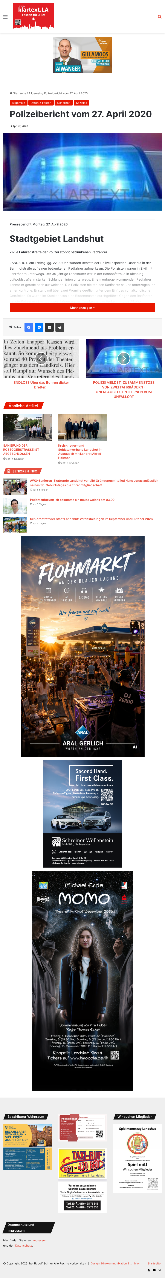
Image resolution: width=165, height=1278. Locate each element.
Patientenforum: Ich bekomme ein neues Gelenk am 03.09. (72, 500)
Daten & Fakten (41, 102)
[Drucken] (59, 327)
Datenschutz (23, 1245)
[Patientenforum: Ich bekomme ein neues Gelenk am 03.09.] (15, 506)
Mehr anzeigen (81, 307)
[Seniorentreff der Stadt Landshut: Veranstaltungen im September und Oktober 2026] (15, 525)
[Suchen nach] (159, 18)
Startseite (19, 93)
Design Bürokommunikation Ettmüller (115, 1263)
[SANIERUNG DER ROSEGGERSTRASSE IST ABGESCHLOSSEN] (27, 427)
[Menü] (5, 18)
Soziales (81, 102)
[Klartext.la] (33, 16)
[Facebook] (28, 327)
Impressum (40, 1240)
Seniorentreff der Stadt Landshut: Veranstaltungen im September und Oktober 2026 (91, 519)
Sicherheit (63, 102)
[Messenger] (39, 327)
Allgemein (35, 93)
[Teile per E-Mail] (49, 327)
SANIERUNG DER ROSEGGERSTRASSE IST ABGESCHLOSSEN (21, 449)
